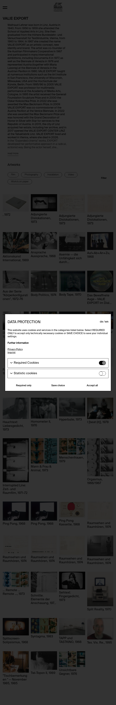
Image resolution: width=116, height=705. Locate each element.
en (106, 321)
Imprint (11, 353)
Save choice (58, 385)
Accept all (92, 385)
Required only (23, 385)
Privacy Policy (15, 349)
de (101, 321)
